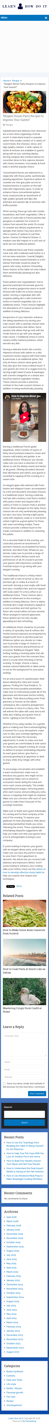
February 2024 (13, 1326)
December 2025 (14, 1234)
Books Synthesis (14, 1371)
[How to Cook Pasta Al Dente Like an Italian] (24, 952)
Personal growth (14, 1392)
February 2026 (13, 1225)
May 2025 (11, 1263)
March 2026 (12, 1221)
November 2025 (14, 1238)
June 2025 (11, 1259)
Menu (4, 17)
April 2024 (11, 1318)
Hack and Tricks (14, 1380)
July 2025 (11, 1255)
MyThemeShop (29, 1421)
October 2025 (13, 1242)
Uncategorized (14, 1405)
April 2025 (11, 1267)
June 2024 (11, 1310)
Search (8, 1107)
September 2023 (15, 1347)
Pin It (19, 886)
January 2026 (13, 1229)
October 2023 (13, 1343)
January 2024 (13, 1331)
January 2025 (13, 1280)
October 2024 (13, 1293)
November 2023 (14, 1339)
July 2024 (11, 1305)
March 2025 (12, 1272)
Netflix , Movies (14, 1388)
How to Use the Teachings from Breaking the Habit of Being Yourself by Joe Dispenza (24, 1145)
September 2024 (15, 1297)
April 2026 (11, 1217)
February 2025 (13, 1276)
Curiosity (10, 1375)
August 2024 (12, 1301)
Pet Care (10, 1397)
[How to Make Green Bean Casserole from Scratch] (24, 913)
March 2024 (12, 1322)
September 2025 (15, 1246)
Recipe (9, 125)
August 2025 (12, 1251)
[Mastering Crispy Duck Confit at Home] (24, 991)
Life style (11, 1384)
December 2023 (14, 1335)
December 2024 (14, 1284)
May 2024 (11, 1314)
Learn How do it (15, 1418)
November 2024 (14, 1288)
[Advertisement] (24, 46)
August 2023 (12, 1352)
